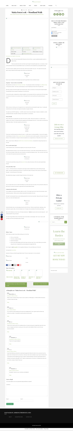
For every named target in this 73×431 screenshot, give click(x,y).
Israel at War (23, 5)
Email (22, 399)
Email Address (53, 27)
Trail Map (12, 49)
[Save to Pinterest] (2, 219)
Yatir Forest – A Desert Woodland (40, 284)
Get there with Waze (26, 48)
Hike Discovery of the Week (56, 32)
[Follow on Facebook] (57, 14)
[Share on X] (2, 217)
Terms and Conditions (39, 428)
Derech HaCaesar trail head (20, 85)
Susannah (30, 10)
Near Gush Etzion (40, 14)
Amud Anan (14, 250)
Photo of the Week (55, 33)
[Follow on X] (60, 14)
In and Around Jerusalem (32, 14)
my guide (15, 247)
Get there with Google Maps (16, 48)
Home (7, 5)
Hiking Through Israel (23, 14)
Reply (8, 302)
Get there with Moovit (37, 48)
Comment (8, 384)
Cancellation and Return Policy (30, 428)
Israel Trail (24, 162)
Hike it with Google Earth (26, 49)
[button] (56, 5)
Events (35, 5)
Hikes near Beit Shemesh (14, 14)
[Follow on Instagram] (54, 14)
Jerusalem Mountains (22, 136)
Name (7, 399)
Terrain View (34, 49)
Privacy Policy (46, 428)
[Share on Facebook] (2, 215)
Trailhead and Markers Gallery (27, 53)
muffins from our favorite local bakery (25, 141)
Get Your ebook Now (59, 244)
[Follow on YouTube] (63, 14)
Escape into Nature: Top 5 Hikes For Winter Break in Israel (15, 284)
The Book (50, 5)
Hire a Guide (42, 5)
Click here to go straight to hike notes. (13, 56)
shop (30, 5)
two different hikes (43, 85)
